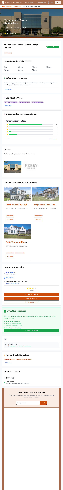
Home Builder (17, 6)
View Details (10, 219)
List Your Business (41, 2)
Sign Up (58, 2)
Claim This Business (32, 330)
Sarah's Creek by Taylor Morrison (22, 204)
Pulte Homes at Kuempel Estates (22, 242)
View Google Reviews (31, 302)
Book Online (31, 298)
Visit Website (9, 277)
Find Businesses (29, 2)
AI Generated (9, 89)
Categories (9, 6)
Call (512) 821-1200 (32, 294)
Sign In (51, 2)
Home (3, 6)
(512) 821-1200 (10, 273)
